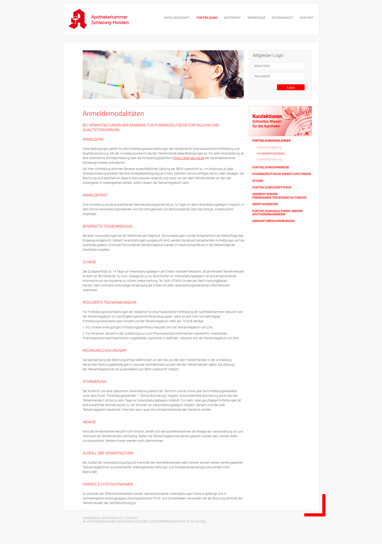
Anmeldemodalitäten (271, 153)
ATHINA (257, 181)
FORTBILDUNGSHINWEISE (270, 167)
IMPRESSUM (256, 17)
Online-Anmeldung (269, 147)
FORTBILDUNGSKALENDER (271, 140)
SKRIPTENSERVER (265, 204)
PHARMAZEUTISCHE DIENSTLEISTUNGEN (281, 174)
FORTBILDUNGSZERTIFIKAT (272, 187)
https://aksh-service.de (188, 158)
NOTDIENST (232, 17)
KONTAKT (307, 17)
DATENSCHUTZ (282, 17)
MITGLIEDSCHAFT (177, 17)
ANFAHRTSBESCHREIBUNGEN (273, 221)
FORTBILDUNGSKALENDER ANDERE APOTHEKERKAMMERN (277, 212)
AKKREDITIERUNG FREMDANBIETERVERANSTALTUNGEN (279, 195)
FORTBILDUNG (207, 17)
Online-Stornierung (269, 159)
